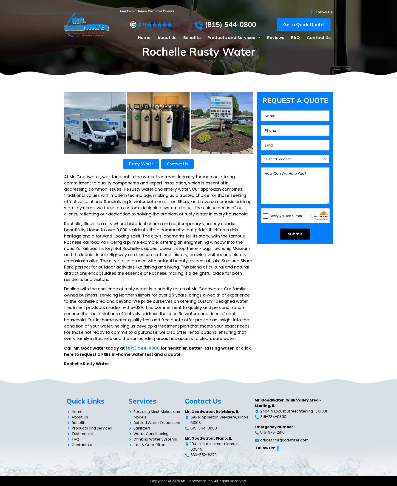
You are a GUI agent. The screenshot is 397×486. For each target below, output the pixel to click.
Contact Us (319, 37)
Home (144, 37)
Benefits (192, 37)
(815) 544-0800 (143, 348)
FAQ (295, 37)
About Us (166, 37)
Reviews (275, 37)
